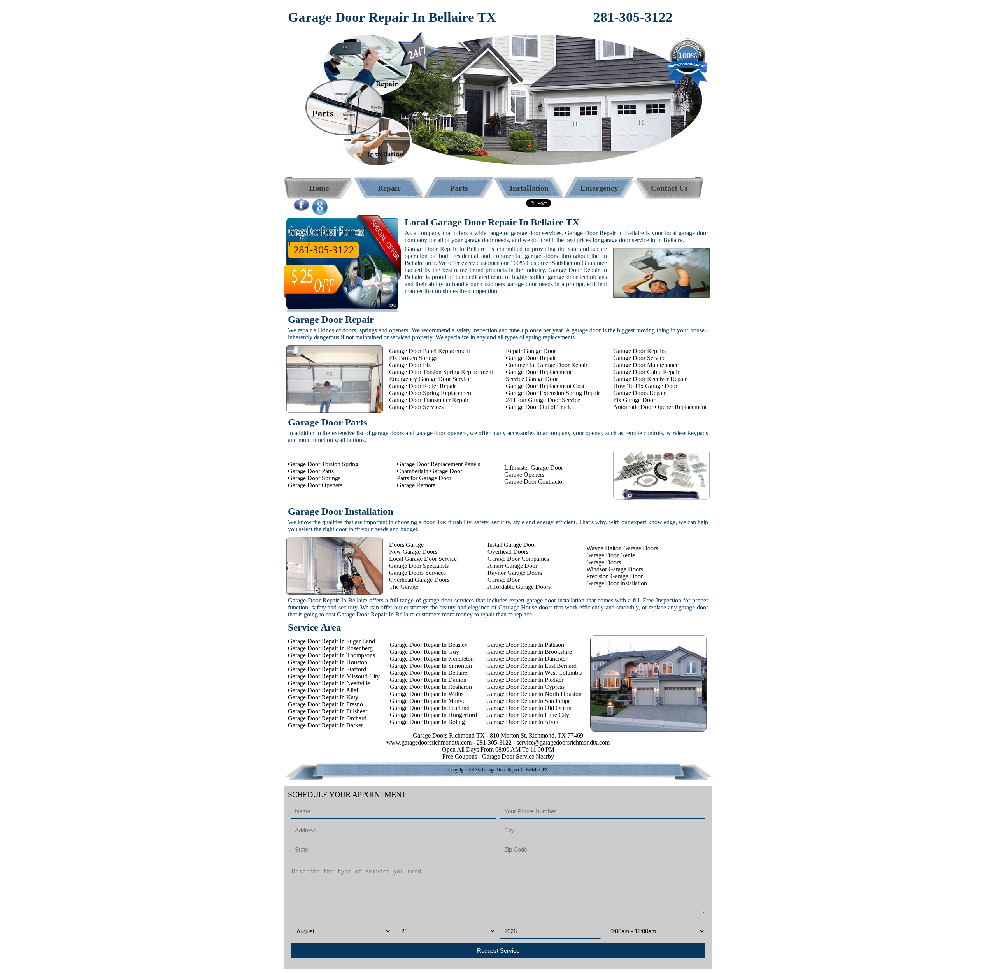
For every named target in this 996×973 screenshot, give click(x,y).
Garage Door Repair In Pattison (525, 644)
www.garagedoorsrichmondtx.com (429, 742)
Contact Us (669, 188)
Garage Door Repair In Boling (427, 721)
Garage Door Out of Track (538, 407)
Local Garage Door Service (423, 558)
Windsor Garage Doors (614, 569)
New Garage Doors (413, 551)
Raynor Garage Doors (514, 572)
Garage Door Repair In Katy (323, 697)
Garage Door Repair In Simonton (431, 665)
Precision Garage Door (614, 576)
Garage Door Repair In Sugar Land (331, 641)
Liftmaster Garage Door (533, 467)
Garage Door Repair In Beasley (429, 644)
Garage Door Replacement (539, 372)
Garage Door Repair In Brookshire (529, 651)
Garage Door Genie (610, 555)
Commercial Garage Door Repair (546, 365)
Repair (389, 188)
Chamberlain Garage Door (429, 471)
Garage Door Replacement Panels (438, 464)
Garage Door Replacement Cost (545, 386)
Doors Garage (406, 544)
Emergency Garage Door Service (430, 379)
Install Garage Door (511, 544)
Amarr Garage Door (512, 565)
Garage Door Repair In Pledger (524, 679)
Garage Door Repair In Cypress (525, 686)
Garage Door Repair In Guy (424, 651)
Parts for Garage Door (424, 478)
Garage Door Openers (315, 485)
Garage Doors (603, 562)
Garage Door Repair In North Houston (534, 693)
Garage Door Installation (616, 583)
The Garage (403, 586)
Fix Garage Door (634, 400)
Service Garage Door (532, 379)
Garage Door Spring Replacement (431, 393)
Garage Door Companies (518, 558)
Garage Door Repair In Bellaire (428, 672)
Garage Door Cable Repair (646, 372)
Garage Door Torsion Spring (323, 464)
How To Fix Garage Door (645, 386)
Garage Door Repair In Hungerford (433, 714)
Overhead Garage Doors (419, 579)
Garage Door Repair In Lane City (527, 714)
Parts (459, 188)
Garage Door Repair (531, 358)
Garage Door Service (639, 358)
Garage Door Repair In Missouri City (334, 676)
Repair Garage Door (531, 351)
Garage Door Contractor (534, 481)
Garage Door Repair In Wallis (426, 693)
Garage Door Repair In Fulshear (327, 711)
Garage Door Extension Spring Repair (553, 393)
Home (319, 188)
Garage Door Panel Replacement (429, 351)
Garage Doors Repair (639, 393)
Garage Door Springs (314, 478)
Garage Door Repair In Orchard (327, 718)
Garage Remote (416, 485)
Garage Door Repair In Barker (325, 725)
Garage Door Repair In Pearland (430, 707)
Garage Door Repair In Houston (327, 662)
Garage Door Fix (410, 365)
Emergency (599, 188)
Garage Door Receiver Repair (650, 379)
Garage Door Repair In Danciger (526, 658)
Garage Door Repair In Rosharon (431, 686)
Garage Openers (524, 474)
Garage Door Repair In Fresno (325, 704)
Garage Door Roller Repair (422, 386)
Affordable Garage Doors (519, 586)
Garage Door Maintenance (646, 365)
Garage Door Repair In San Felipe (528, 700)
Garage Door (503, 579)
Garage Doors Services (417, 572)
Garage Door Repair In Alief (323, 690)
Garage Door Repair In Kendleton (432, 658)
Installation (529, 188)
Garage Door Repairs (639, 351)
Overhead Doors (507, 551)
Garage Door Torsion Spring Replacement (441, 372)
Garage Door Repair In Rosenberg (330, 648)
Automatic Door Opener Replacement (660, 407)
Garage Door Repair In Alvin (522, 721)
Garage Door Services (416, 407)
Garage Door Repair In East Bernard (531, 665)
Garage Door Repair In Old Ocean (529, 707)
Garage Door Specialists (419, 565)
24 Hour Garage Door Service (543, 400)
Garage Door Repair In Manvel (428, 700)
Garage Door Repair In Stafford (327, 669)
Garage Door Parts (311, 471)
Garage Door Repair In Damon (428, 679)
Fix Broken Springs (413, 358)
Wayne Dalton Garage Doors (622, 548)
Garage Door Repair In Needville (329, 683)
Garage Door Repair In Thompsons (331, 655)
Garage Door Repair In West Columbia (534, 672)
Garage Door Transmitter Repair (428, 400)
